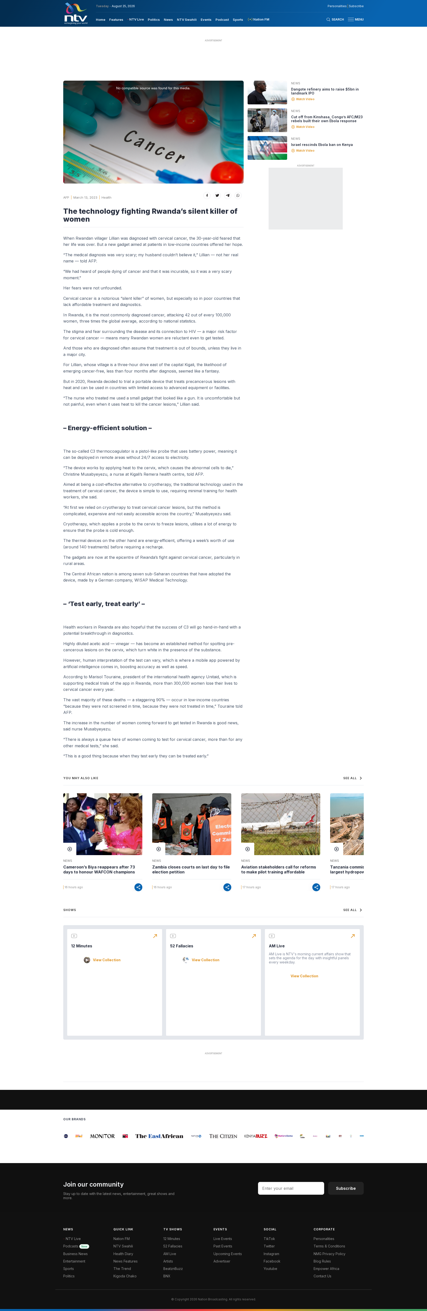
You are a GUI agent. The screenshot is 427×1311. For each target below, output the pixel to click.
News (168, 20)
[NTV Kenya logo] (75, 13)
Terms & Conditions (329, 1246)
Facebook (272, 1261)
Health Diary (123, 1254)
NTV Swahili (187, 20)
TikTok (269, 1239)
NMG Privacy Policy (329, 1254)
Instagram (271, 1254)
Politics (154, 20)
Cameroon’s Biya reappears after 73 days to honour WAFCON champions (99, 869)
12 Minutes (81, 945)
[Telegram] (227, 195)
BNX (167, 1276)
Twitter (269, 1246)
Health (106, 197)
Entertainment (74, 1261)
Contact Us (322, 1276)
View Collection (107, 960)
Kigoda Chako (125, 1276)
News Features (125, 1261)
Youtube (270, 1268)
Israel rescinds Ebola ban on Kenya (322, 144)
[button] (354, 19)
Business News (75, 1254)
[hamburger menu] (351, 19)
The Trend (122, 1268)
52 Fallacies (181, 945)
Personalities (337, 6)
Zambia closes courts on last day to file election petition (191, 869)
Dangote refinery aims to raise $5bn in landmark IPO (325, 91)
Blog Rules (322, 1261)
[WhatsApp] (238, 195)
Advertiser (222, 1261)
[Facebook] (207, 195)
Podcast (222, 20)
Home (100, 20)
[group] (73, 1136)
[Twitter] (217, 195)
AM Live (277, 945)
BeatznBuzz (173, 1268)
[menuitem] (100, 19)
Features (116, 20)
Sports (238, 20)
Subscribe (356, 6)
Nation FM (121, 1239)
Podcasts (75, 1246)
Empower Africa (326, 1268)
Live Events (223, 1239)
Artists (168, 1261)
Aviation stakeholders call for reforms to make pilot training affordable (278, 869)
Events (206, 20)
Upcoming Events (228, 1254)
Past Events (223, 1246)
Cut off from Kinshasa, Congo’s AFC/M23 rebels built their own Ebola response (327, 119)
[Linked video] (267, 92)
